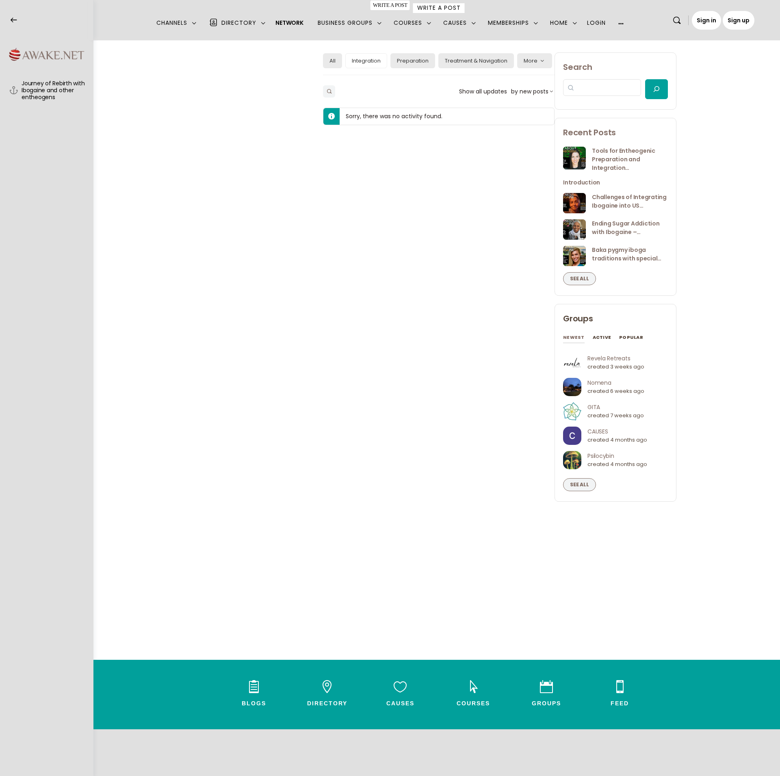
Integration (366, 61)
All (332, 61)
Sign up (739, 20)
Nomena (599, 383)
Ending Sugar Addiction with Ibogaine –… (626, 227)
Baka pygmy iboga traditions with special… (626, 254)
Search (577, 67)
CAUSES (597, 431)
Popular (631, 337)
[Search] (677, 20)
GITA (593, 407)
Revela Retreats (608, 358)
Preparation (413, 61)
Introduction (581, 182)
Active (602, 337)
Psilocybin (600, 456)
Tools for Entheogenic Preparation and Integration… (623, 159)
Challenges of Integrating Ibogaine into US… (629, 201)
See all (579, 278)
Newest (574, 337)
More (530, 61)
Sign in (706, 20)
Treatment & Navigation (476, 61)
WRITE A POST (390, 5)
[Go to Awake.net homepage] (46, 54)
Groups (578, 318)
